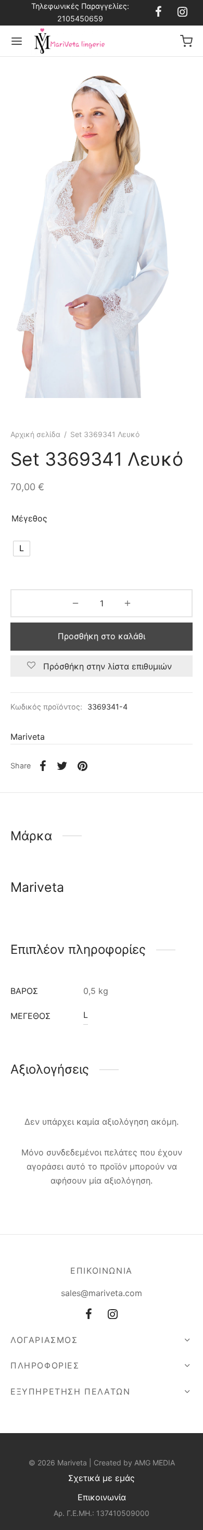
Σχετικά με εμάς (101, 1478)
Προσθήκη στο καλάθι (101, 636)
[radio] (21, 548)
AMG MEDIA (154, 1462)
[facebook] (158, 12)
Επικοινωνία (102, 1497)
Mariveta (27, 736)
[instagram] (182, 12)
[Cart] (186, 41)
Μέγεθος (29, 518)
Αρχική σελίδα (35, 434)
